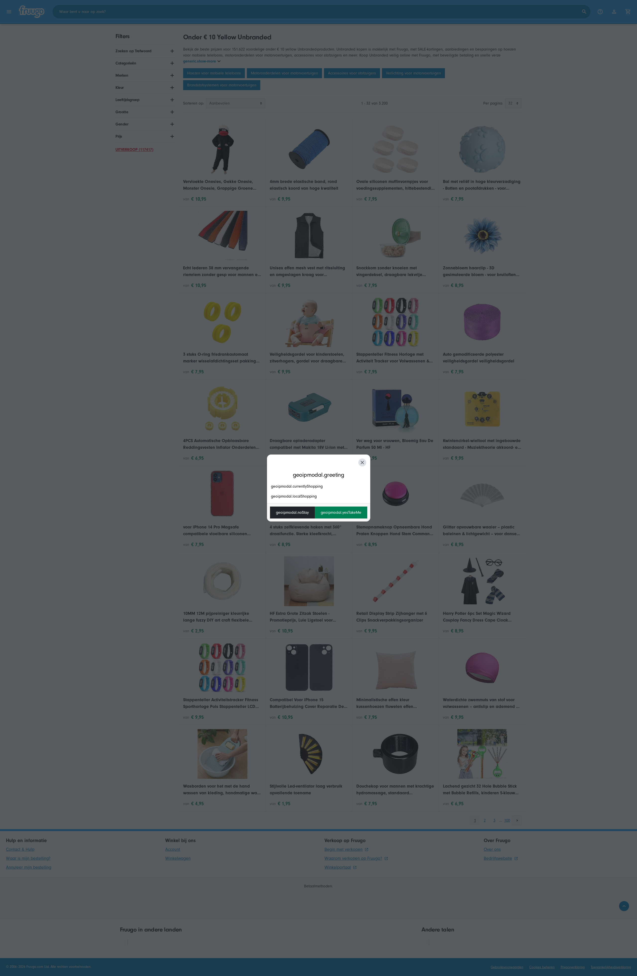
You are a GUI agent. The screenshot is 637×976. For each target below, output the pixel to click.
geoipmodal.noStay (292, 512)
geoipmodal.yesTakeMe (341, 512)
